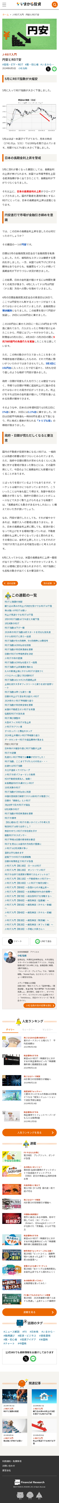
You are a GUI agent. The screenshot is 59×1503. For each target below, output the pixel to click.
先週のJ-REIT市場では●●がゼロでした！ (25, 757)
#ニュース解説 (11, 1331)
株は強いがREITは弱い (16, 610)
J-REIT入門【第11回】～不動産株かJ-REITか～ (28, 878)
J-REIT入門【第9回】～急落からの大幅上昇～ (27, 887)
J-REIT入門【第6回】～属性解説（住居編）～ (27, 900)
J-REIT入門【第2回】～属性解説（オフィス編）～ (29, 924)
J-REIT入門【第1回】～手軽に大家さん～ (25, 928)
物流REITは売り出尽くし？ (18, 826)
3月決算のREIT (12, 623)
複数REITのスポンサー (16, 835)
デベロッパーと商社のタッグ (18, 731)
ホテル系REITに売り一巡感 (18, 636)
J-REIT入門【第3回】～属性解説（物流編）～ (27, 920)
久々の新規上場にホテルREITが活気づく (24, 671)
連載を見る (29, 1312)
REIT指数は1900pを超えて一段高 (21, 662)
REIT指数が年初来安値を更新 (19, 704)
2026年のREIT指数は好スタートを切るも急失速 (28, 632)
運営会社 (6, 1470)
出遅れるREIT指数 (13, 765)
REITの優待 (10, 817)
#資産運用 (44, 1335)
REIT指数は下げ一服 (15, 627)
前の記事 (11, 583)
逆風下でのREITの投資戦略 (18, 856)
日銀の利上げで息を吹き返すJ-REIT (22, 696)
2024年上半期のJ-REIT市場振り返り (22, 735)
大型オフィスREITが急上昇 (18, 722)
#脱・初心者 (32, 64)
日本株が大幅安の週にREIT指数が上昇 (23, 748)
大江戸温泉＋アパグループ (17, 770)
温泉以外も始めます (14, 852)
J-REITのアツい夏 (13, 726)
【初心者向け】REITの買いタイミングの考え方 (27, 822)
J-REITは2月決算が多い (16, 848)
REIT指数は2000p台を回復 (18, 645)
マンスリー (47, 1029)
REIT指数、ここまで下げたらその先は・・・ (26, 761)
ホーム (5, 14)
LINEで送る (46, 941)
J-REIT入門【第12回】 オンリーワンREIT (25, 869)
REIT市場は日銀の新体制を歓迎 (20, 839)
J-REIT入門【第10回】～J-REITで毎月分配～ (27, 882)
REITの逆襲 (10, 752)
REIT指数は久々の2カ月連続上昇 (20, 679)
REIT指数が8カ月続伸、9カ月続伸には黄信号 (26, 640)
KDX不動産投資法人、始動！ (18, 778)
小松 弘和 (22, 68)
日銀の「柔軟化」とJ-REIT (18, 800)
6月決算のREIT (12, 809)
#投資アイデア (28, 1339)
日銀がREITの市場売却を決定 (19, 653)
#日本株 (34, 1331)
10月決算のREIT (13, 787)
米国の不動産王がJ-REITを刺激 (20, 709)
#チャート (9, 1343)
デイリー (10, 1029)
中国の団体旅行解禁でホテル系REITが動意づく (27, 796)
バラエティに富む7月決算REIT (19, 675)
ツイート (17, 941)
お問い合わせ (8, 1465)
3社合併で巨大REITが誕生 (17, 804)
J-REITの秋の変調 (13, 658)
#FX (24, 1331)
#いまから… (47, 64)
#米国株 (43, 1339)
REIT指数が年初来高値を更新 (19, 649)
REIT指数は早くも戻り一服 (18, 691)
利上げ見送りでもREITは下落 (19, 614)
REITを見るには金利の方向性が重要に (23, 843)
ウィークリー (28, 1029)
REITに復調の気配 (13, 601)
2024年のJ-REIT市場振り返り (19, 700)
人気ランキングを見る (29, 1132)
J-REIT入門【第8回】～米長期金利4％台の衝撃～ (28, 891)
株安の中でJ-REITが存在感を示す (21, 830)
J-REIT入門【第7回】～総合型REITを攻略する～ (28, 896)
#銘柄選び (9, 1335)
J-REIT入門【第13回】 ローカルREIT (23, 865)
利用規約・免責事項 (11, 1461)
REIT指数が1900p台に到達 (18, 791)
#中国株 (22, 1343)
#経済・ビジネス (27, 1335)
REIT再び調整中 (12, 718)
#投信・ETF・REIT (12, 64)
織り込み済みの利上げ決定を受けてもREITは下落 (28, 605)
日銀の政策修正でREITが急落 (19, 861)
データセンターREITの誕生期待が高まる (24, 739)
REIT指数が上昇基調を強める (19, 666)
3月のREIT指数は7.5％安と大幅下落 (22, 619)
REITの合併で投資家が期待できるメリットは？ (27, 874)
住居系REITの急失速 (15, 713)
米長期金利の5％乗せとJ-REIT (19, 783)
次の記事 (47, 583)
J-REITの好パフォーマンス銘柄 (20, 774)
